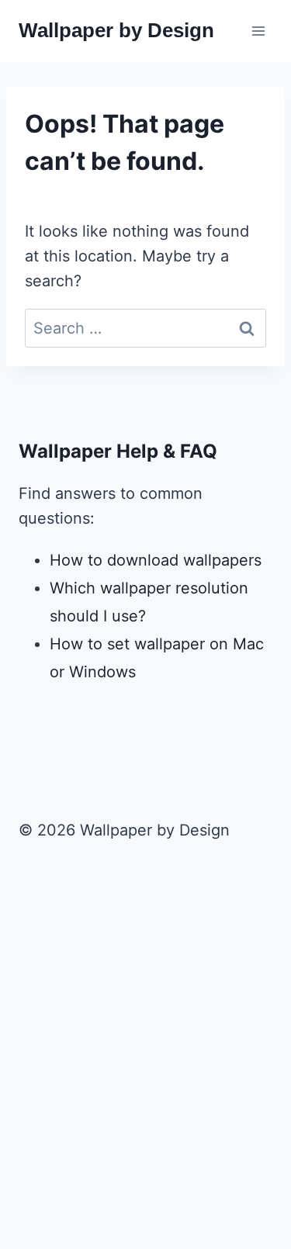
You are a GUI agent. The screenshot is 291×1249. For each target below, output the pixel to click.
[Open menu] (258, 31)
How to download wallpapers (156, 560)
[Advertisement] (145, 1073)
